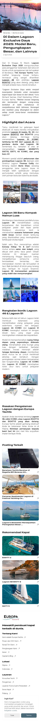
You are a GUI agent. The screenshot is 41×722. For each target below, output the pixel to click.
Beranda (6, 33)
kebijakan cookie (10, 710)
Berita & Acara (18, 33)
